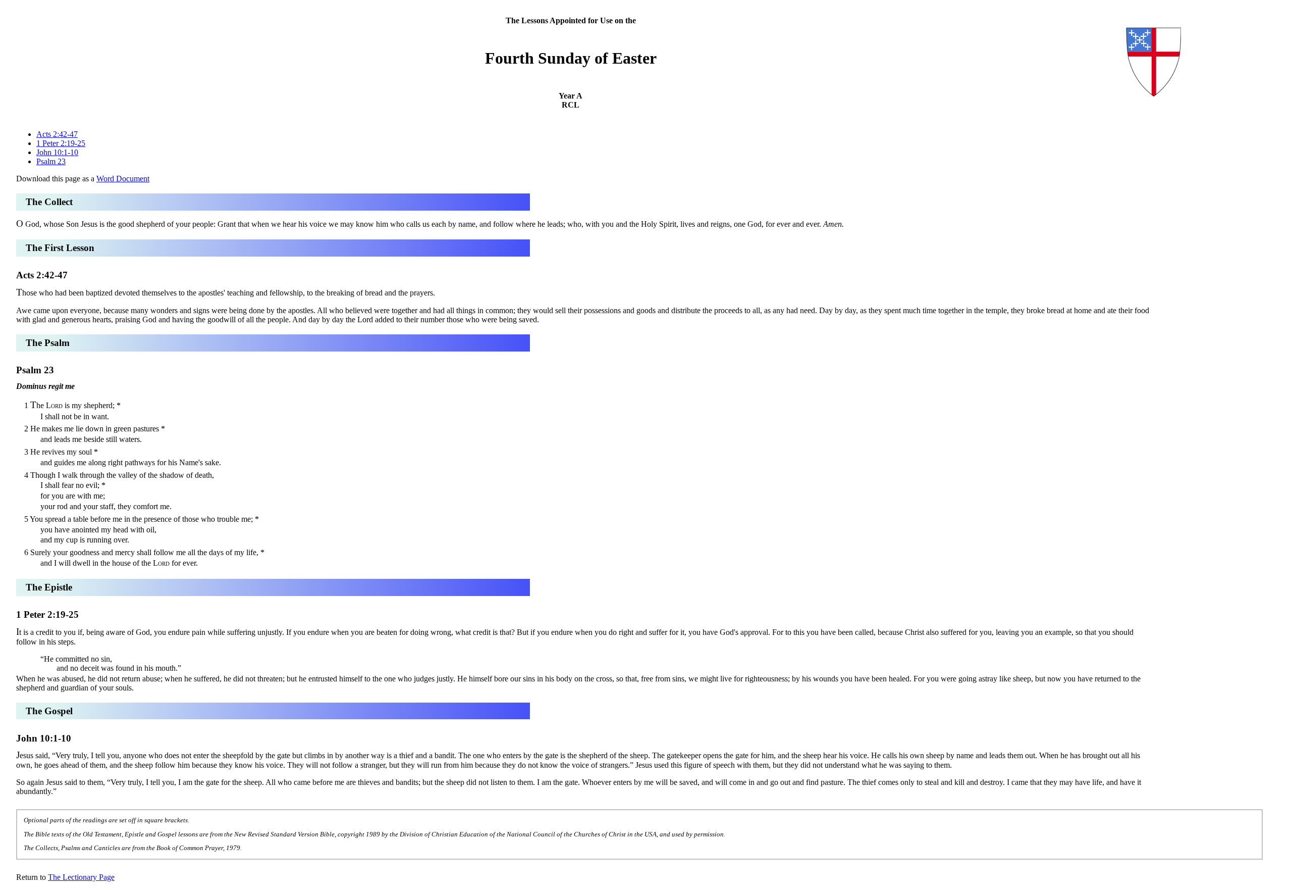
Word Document (122, 178)
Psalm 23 (51, 161)
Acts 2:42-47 (57, 134)
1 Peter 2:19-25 (60, 143)
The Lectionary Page (81, 877)
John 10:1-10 (57, 152)
